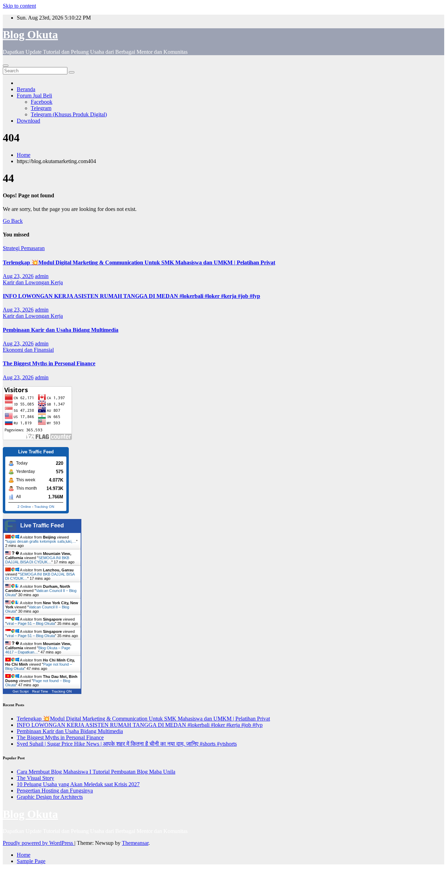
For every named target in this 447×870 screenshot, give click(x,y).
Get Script (21, 691)
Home (23, 155)
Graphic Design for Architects (50, 797)
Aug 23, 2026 (18, 276)
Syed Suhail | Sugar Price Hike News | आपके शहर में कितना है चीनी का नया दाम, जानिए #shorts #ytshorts (127, 744)
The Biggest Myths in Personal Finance (49, 363)
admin (42, 276)
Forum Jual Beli (34, 95)
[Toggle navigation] (5, 66)
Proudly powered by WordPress (38, 843)
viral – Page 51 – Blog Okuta (31, 623)
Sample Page (31, 861)
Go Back (13, 221)
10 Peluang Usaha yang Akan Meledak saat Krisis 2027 (78, 784)
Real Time (40, 691)
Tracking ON (44, 507)
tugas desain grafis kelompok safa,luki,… (41, 541)
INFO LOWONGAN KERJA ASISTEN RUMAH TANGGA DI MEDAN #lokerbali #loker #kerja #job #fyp (131, 296)
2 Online (24, 507)
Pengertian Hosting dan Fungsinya (55, 791)
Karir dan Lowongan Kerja (33, 282)
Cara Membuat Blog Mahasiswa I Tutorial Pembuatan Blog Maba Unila (96, 772)
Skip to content (19, 6)
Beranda (26, 89)
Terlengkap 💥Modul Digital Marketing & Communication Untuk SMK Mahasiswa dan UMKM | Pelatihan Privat (139, 262)
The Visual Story (35, 778)
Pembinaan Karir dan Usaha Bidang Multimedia (60, 330)
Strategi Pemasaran (24, 248)
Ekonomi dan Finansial (28, 350)
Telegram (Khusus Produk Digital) (69, 114)
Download (28, 121)
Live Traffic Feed (42, 525)
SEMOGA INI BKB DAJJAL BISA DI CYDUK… (37, 560)
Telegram (41, 108)
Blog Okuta (30, 34)
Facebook (41, 102)
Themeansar (135, 843)
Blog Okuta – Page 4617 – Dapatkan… (37, 650)
